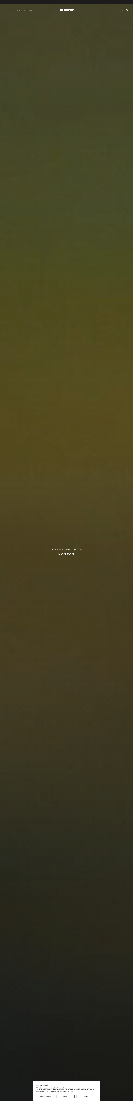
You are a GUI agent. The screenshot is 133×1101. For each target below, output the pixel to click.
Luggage (16, 10)
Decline (86, 1096)
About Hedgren (30, 10)
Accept (65, 1096)
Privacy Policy (74, 1091)
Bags (7, 10)
